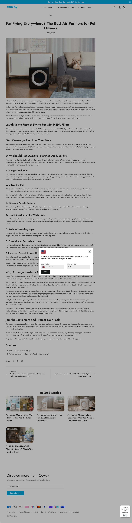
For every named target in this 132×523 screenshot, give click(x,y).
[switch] (125, 515)
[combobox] (48, 267)
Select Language (71, 264)
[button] (90, 251)
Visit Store (45, 272)
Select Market (45, 264)
